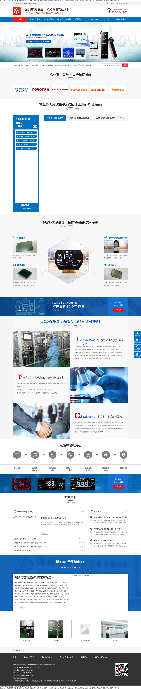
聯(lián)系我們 (121, 19)
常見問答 (97, 511)
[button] (68, 59)
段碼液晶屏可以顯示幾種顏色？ (105, 533)
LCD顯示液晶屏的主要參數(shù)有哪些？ (108, 521)
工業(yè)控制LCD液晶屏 (26, 140)
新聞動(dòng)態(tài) (24, 511)
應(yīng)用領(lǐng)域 (63, 19)
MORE (82, 511)
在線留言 (112, 3)
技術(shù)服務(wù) (92, 19)
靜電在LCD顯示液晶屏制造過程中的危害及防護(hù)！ (29, 543)
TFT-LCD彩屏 (23, 144)
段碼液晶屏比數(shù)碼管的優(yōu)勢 (53, 518)
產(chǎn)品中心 (49, 19)
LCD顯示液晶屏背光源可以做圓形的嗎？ (108, 545)
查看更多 (122, 118)
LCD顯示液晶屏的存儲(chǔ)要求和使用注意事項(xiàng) (30, 547)
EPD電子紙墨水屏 (24, 148)
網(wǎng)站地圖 (123, 3)
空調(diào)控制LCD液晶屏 (27, 136)
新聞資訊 (78, 19)
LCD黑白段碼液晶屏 (48, 65)
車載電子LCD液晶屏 (25, 132)
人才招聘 (106, 19)
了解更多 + (21, 608)
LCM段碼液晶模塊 (78, 65)
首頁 (20, 19)
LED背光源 (68, 65)
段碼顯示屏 (88, 65)
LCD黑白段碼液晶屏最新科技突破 (24, 551)
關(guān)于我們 (35, 19)
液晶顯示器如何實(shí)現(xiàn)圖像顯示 (25, 539)
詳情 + (45, 533)
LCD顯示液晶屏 (59, 65)
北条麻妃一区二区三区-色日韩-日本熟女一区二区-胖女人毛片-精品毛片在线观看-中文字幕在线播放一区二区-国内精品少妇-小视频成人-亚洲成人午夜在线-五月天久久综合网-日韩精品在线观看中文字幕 (59, 1)
